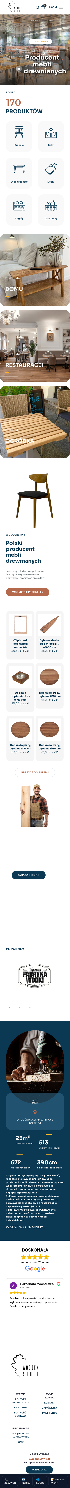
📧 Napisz (26, 1481)
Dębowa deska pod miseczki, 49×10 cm (49, 644)
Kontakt (49, 1402)
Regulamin (20, 1407)
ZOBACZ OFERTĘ (40, 41)
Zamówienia (49, 1407)
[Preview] (27, 633)
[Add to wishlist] (27, 628)
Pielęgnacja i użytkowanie (20, 1435)
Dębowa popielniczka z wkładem (20, 696)
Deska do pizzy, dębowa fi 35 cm (20, 746)
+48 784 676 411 (39, 1459)
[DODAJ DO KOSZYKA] (27, 618)
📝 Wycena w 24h (57, 1481)
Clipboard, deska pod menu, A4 (20, 644)
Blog (21, 1441)
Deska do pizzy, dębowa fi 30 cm (50, 694)
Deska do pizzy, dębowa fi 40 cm (50, 746)
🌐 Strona (40, 1481)
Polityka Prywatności (20, 1401)
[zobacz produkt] (27, 623)
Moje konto (49, 1412)
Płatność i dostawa (20, 1414)
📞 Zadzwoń (10, 1481)
